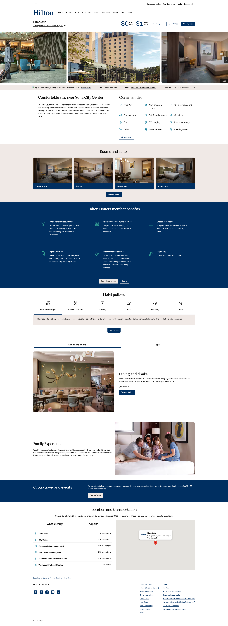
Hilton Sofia (67, 578)
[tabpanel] (114, 320)
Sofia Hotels (56, 578)
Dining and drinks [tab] (77, 344)
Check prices (189, 24)
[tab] (48, 307)
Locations (36, 578)
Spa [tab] (158, 344)
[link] (110, 87)
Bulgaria (46, 578)
